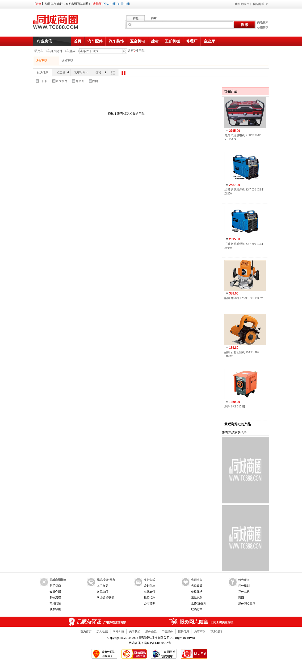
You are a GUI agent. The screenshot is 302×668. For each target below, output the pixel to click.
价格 (98, 72)
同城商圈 (60, 24)
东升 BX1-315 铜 (234, 406)
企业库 (209, 41)
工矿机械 (172, 41)
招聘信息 (183, 631)
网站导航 (258, 4)
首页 (77, 41)
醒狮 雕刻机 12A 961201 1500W (243, 298)
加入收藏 (102, 631)
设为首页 (86, 631)
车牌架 (71, 51)
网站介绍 (118, 631)
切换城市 (50, 3)
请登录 (97, 3)
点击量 (61, 72)
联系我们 (216, 631)
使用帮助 (262, 27)
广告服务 (167, 631)
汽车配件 (95, 41)
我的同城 (240, 4)
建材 (155, 41)
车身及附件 (55, 51)
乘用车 (38, 51)
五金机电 (137, 41)
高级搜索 (262, 22)
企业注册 (123, 3)
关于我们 (134, 631)
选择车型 (67, 60)
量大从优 (61, 81)
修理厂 (191, 41)
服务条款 (151, 631)
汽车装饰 (116, 41)
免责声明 (200, 631)
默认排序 (42, 72)
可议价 (80, 81)
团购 (95, 81)
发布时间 (79, 72)
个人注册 (109, 3)
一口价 (43, 81)
